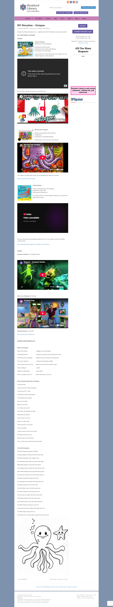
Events (84, 18)
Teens (62, 18)
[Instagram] (77, 2)
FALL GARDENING (22, 579)
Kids (55, 18)
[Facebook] (71, 2)
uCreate (48, 18)
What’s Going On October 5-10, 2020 (59, 579)
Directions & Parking (83, 43)
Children (40, 28)
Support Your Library (72, 587)
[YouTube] (74, 2)
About (76, 18)
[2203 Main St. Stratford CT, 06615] (29, 13)
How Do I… (28, 18)
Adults (69, 18)
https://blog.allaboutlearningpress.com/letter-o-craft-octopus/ (33, 244)
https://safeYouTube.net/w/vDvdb (26, 178)
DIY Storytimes (46, 28)
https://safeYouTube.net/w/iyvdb (25, 334)
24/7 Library (39, 18)
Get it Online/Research (46, 587)
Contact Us (20, 598)
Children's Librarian (23, 28)
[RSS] (68, 2)
